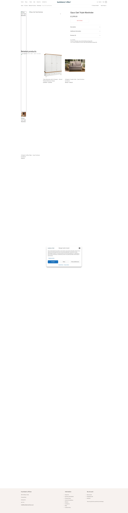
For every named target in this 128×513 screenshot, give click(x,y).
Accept (53, 261)
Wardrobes (39, 5)
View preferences (75, 261)
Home (22, 2)
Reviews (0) (73, 35)
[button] (79, 248)
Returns (66, 502)
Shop (26, 2)
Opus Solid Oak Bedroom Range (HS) (85, 41)
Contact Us (44, 2)
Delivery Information (69, 496)
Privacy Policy (66, 264)
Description (73, 27)
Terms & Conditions (69, 500)
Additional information (75, 31)
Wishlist (88, 498)
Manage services (51, 258)
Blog (66, 505)
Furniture (26, 5)
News (31, 2)
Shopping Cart (90, 496)
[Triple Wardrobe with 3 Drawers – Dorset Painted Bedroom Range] (53, 66)
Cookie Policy (60, 264)
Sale (34, 2)
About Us (39, 2)
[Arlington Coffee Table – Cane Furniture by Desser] (31, 103)
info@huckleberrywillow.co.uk (27, 505)
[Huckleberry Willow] (64, 2)
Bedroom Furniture (32, 5)
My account (89, 494)
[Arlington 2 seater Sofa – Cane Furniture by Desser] (75, 66)
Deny (64, 261)
